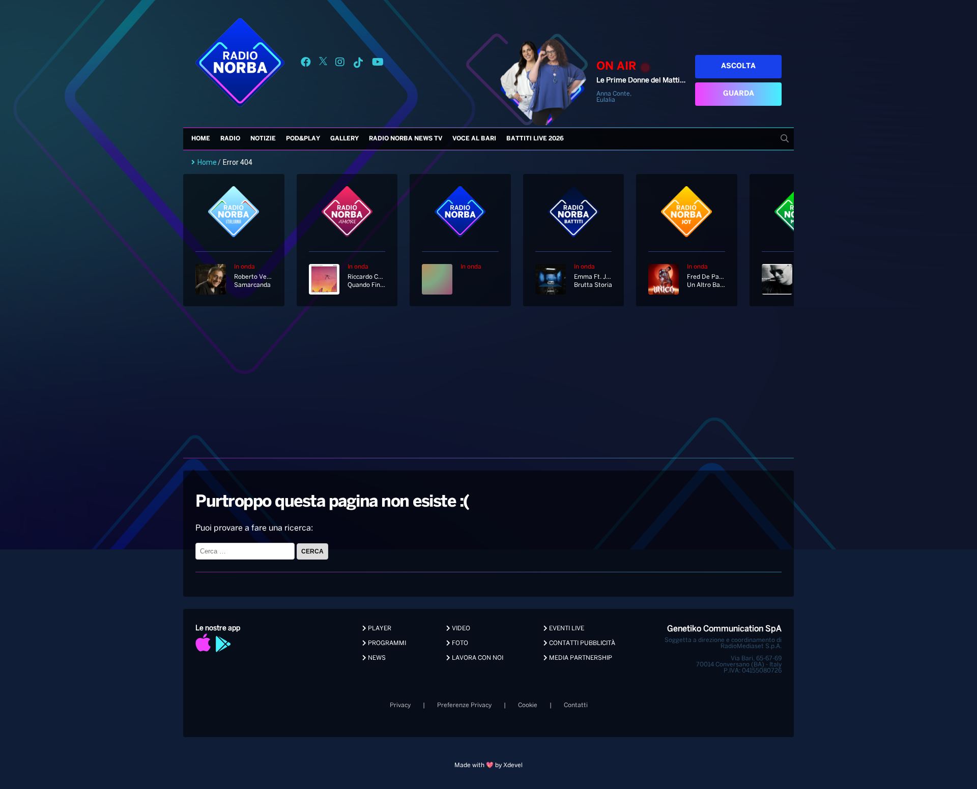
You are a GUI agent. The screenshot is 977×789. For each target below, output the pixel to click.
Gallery (344, 138)
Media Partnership (580, 658)
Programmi (386, 643)
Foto (459, 643)
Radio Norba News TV (405, 138)
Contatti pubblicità (581, 643)
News (376, 658)
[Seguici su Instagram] (339, 64)
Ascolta (738, 66)
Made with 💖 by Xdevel (488, 765)
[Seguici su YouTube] (378, 64)
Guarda (738, 94)
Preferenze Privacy (464, 705)
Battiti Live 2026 (535, 138)
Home (200, 138)
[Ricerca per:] (246, 551)
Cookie (527, 705)
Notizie (263, 138)
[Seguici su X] (323, 64)
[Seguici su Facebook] (306, 64)
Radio (230, 138)
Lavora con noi (476, 658)
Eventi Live (566, 628)
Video (460, 628)
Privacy (400, 705)
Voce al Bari (474, 138)
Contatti (576, 705)
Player (378, 628)
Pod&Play (303, 138)
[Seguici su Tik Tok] (358, 64)
